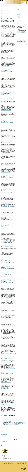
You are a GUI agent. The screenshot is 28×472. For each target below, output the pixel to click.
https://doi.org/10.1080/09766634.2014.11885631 (7, 71)
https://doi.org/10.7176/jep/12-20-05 (7, 322)
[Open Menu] (1, 0)
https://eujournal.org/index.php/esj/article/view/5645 (7, 268)
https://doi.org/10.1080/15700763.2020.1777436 (7, 246)
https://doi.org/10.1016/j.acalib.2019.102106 (6, 358)
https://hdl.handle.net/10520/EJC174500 (6, 382)
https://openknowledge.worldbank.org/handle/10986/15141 (8, 404)
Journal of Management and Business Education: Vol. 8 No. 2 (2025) (11, 424)
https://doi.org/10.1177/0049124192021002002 (7, 177)
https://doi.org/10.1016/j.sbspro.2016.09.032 (6, 317)
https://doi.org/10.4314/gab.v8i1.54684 (9, 286)
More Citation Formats (20, 44)
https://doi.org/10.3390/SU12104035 (10, 368)
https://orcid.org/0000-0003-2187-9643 (7, 13)
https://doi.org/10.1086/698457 (6, 333)
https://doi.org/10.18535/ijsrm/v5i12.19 (6, 110)
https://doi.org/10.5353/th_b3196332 (5, 298)
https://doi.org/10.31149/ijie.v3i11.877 (9, 210)
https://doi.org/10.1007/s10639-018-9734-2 (8, 87)
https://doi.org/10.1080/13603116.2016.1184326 (7, 122)
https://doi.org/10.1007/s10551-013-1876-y (6, 94)
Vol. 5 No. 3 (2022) (8, 2)
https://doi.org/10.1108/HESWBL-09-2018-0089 (7, 303)
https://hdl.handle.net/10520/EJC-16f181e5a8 (6, 76)
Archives (5, 2)
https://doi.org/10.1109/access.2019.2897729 (8, 99)
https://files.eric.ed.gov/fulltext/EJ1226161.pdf (7, 412)
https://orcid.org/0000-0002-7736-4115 (7, 16)
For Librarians (3, 431)
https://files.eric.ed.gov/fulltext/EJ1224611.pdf (7, 127)
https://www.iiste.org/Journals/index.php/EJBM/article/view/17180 (9, 353)
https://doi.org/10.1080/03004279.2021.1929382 (7, 373)
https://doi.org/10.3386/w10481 (7, 55)
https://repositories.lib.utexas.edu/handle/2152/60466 (7, 159)
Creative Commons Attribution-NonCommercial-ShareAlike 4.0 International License (21, 31)
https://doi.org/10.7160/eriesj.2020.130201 (6, 66)
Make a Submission (4, 434)
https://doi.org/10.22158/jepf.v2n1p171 (8, 308)
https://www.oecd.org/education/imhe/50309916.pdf (7, 282)
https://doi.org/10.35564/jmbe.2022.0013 (7, 18)
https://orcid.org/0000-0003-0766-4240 (7, 10)
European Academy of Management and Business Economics (9, 463)
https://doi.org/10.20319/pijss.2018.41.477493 (6, 260)
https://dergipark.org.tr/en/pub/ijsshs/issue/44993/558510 (8, 206)
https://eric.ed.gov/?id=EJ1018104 (5, 142)
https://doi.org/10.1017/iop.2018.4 (5, 172)
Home (2, 2)
